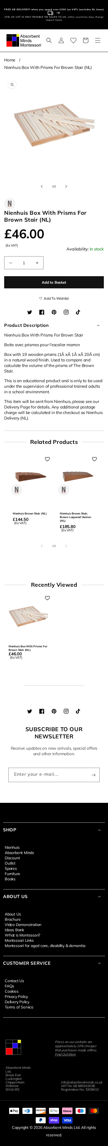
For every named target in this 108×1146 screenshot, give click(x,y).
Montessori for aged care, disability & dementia (45, 945)
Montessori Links (19, 940)
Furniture (12, 873)
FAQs (9, 986)
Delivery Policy (17, 1001)
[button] (49, 40)
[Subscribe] (93, 775)
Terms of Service (19, 1007)
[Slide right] (66, 186)
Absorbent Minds (19, 852)
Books (10, 878)
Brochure (12, 919)
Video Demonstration (23, 924)
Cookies (12, 991)
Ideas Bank (14, 929)
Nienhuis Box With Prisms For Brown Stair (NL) (48, 67)
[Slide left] (42, 186)
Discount (12, 857)
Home (9, 60)
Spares (11, 868)
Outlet (10, 863)
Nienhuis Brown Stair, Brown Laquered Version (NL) (75, 517)
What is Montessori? (22, 935)
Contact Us (14, 980)
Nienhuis (12, 847)
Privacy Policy (16, 996)
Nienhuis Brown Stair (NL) (30, 513)
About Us (13, 914)
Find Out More (65, 1054)
